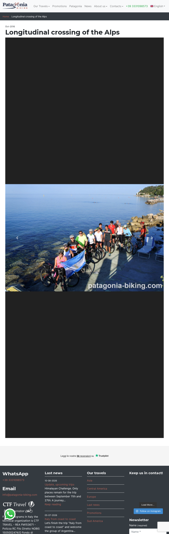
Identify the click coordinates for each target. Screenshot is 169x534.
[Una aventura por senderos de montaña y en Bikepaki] (148, 495)
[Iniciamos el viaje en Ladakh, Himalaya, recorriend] (148, 481)
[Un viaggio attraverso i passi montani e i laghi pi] (135, 481)
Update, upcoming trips (59, 484)
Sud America (95, 521)
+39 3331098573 (137, 6)
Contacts (115, 6)
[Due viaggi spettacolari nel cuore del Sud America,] (148, 488)
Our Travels (41, 6)
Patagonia (75, 6)
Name (138, 525)
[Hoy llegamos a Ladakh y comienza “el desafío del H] (160, 481)
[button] (17, 238)
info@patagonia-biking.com (19, 494)
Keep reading (53, 504)
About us (99, 6)
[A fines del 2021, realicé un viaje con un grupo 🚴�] (135, 495)
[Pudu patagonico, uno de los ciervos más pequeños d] (135, 488)
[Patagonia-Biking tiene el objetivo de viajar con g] (160, 495)
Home (6, 16)
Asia (89, 480)
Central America (97, 488)
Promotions (59, 6)
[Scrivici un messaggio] (10, 513)
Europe (91, 496)
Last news (93, 504)
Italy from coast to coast (60, 519)
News (87, 6)
